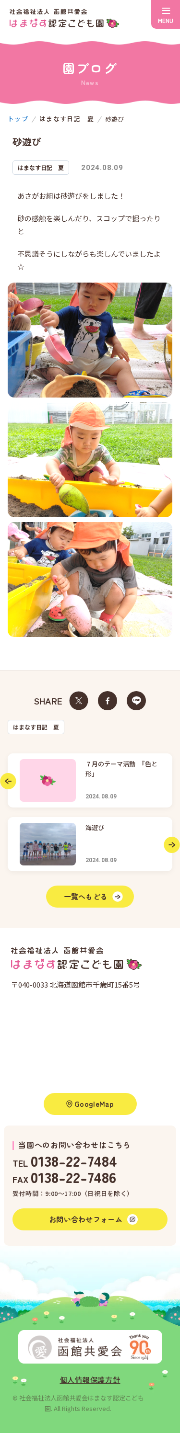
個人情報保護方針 (90, 1380)
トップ (18, 118)
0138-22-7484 (74, 1160)
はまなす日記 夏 (36, 727)
